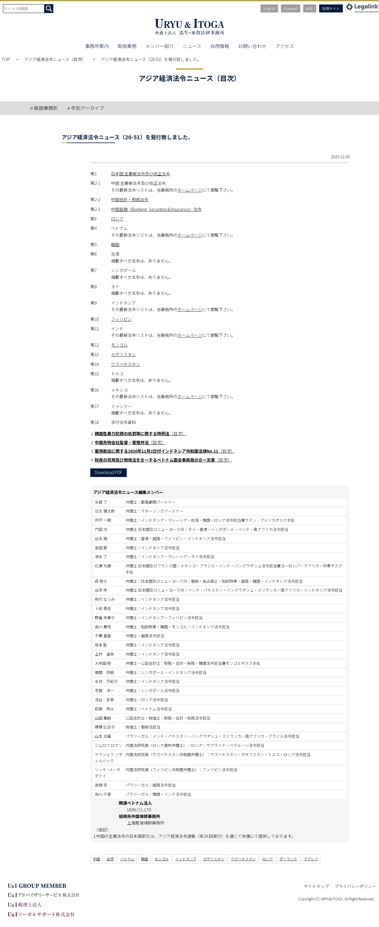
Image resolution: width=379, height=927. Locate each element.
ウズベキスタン (125, 364)
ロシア (117, 219)
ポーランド (288, 858)
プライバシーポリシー (355, 886)
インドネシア (186, 858)
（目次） (140, 433)
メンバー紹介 (159, 45)
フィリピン (121, 319)
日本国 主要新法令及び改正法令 (140, 174)
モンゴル (119, 345)
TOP (5, 59)
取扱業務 (127, 45)
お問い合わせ (252, 45)
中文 (309, 8)
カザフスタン (123, 354)
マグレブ (311, 858)
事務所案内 (97, 45)
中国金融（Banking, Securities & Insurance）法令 (156, 209)
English (269, 8)
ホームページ (189, 190)
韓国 (115, 244)
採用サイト (331, 8)
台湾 (110, 858)
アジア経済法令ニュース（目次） (55, 59)
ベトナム (127, 858)
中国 (96, 858)
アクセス (284, 45)
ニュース (192, 45)
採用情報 (219, 45)
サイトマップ (316, 886)
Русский (290, 8)
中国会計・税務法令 (129, 199)
